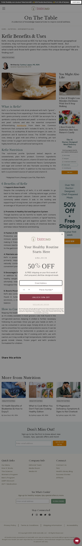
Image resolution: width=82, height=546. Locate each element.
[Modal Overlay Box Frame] (41, 2)
